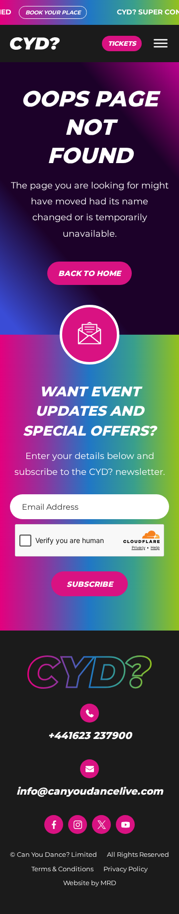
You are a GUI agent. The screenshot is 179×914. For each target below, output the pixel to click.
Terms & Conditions (62, 869)
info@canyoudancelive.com (89, 791)
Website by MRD (89, 883)
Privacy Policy (125, 869)
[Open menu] (161, 43)
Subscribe (90, 584)
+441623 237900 (90, 735)
